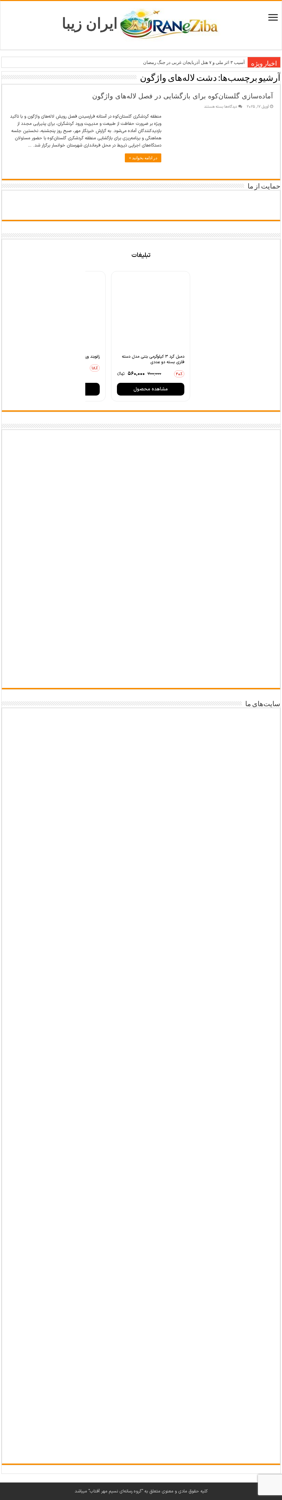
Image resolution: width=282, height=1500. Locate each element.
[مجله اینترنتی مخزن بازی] (141, 758)
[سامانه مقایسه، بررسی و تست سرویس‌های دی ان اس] (141, 1420)
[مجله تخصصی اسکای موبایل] (141, 1332)
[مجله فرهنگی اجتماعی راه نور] (141, 947)
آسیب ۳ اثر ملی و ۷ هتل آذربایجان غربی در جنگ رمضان (194, 62)
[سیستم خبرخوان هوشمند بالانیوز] (141, 1235)
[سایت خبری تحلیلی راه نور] (141, 1032)
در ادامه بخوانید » (143, 157)
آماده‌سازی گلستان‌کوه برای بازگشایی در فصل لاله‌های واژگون (182, 96)
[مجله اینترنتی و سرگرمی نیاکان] (141, 855)
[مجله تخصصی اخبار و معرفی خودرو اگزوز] (141, 1130)
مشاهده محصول (150, 389)
